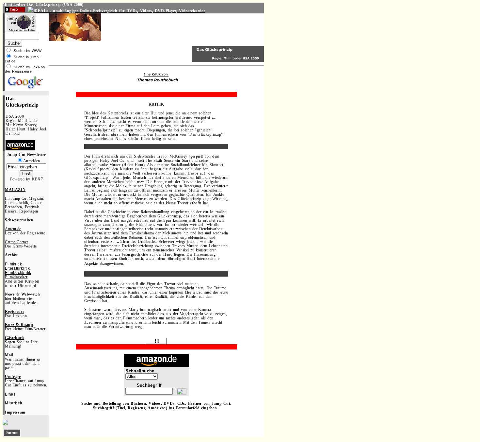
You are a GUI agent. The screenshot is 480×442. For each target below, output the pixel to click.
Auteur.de (13, 229)
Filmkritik (13, 264)
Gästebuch (14, 338)
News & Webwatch (22, 294)
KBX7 (37, 179)
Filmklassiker (16, 277)
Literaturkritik (17, 268)
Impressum (15, 412)
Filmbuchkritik (18, 272)
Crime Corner (16, 242)
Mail (9, 355)
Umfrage (13, 377)
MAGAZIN (15, 190)
